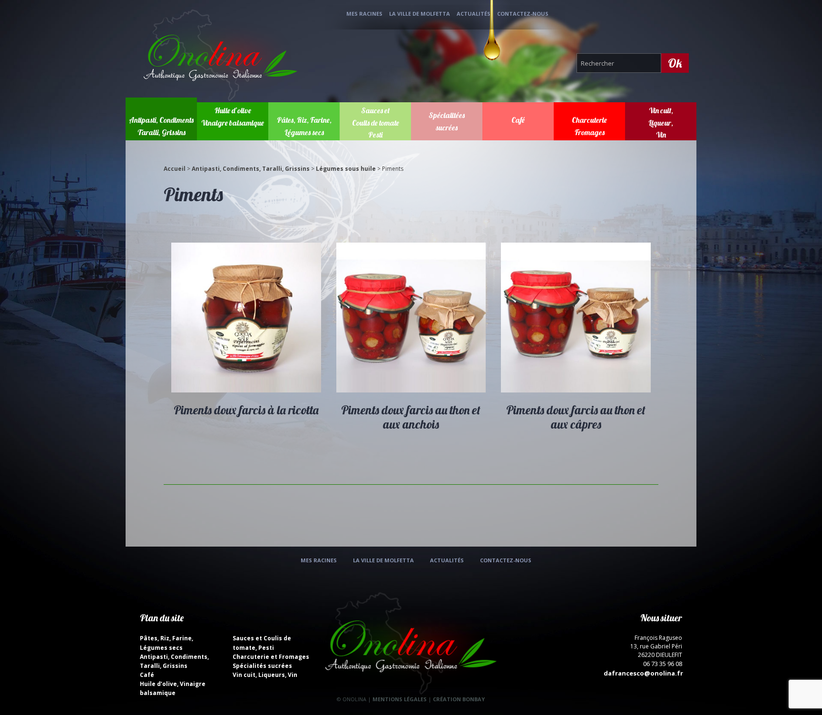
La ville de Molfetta (419, 13)
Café (518, 120)
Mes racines (364, 13)
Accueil (175, 169)
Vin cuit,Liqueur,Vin (660, 122)
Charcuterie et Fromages (271, 657)
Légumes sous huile (346, 169)
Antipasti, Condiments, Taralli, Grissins (251, 169)
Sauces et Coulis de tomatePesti (375, 122)
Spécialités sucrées (262, 666)
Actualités (473, 13)
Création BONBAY (459, 699)
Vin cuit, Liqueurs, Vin (265, 675)
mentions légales (399, 699)
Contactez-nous (522, 13)
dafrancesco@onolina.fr (643, 673)
